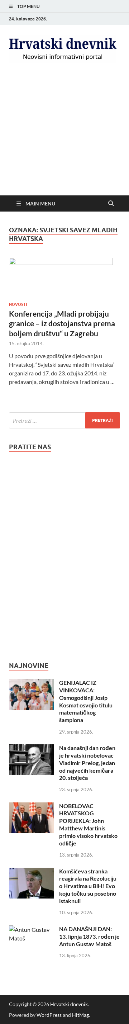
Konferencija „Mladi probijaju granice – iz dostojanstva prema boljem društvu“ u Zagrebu (62, 323)
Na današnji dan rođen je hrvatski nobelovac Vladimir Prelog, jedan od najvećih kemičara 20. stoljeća (87, 762)
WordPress (49, 1015)
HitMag (80, 1015)
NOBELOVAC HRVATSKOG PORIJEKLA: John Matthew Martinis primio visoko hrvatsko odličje (88, 824)
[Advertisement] (64, 140)
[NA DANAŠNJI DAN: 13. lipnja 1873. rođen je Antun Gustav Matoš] (31, 929)
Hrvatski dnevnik (69, 1004)
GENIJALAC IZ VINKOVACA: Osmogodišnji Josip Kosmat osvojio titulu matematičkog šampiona (86, 701)
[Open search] (111, 203)
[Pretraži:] (64, 420)
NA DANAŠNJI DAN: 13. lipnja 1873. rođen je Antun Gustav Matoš (89, 936)
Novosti (18, 304)
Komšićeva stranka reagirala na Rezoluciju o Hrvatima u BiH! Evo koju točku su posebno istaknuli (87, 886)
